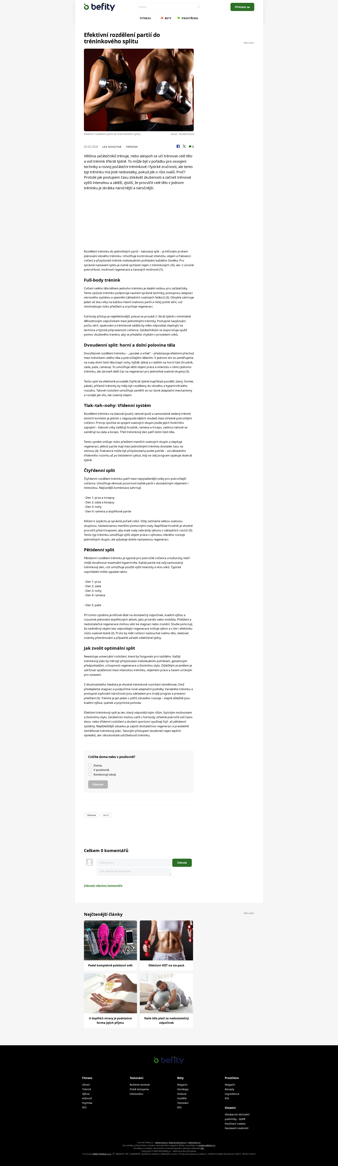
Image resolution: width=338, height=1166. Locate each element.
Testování (182, 1103)
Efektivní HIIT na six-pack (166, 965)
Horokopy (182, 1089)
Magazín (230, 1084)
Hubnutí (87, 1098)
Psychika (87, 1103)
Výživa (85, 1094)
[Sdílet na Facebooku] (178, 147)
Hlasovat (98, 784)
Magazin (182, 1084)
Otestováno (136, 1094)
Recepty (229, 1089)
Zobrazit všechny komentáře (103, 885)
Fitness (145, 18)
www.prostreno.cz (177, 1142)
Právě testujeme (139, 1089)
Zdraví (86, 1084)
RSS (84, 1107)
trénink (91, 815)
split (106, 815)
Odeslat (182, 862)
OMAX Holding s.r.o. (101, 1154)
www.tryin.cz (161, 1142)
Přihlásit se (242, 7)
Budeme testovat (140, 1084)
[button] (199, 7)
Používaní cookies (235, 1123)
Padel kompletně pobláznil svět (110, 965)
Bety (168, 18)
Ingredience (232, 1094)
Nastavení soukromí (236, 1128)
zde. (202, 1148)
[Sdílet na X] (184, 147)
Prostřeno (189, 18)
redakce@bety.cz (206, 1145)
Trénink (132, 146)
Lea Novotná (112, 146)
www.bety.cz (194, 1142)
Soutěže (182, 1098)
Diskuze (181, 1094)
